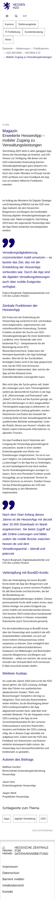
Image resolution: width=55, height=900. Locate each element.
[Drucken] (29, 192)
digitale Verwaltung (25, 818)
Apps (6, 818)
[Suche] (16, 16)
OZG (43, 818)
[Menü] (7, 16)
